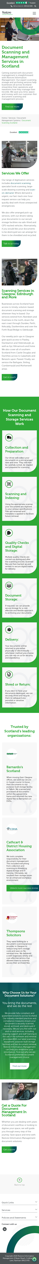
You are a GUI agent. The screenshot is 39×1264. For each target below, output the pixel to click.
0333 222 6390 (28, 6)
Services (12, 118)
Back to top (19, 1185)
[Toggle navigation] (34, 13)
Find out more (12, 106)
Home (4, 118)
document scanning (21, 183)
